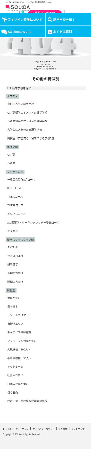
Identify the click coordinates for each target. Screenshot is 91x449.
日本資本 (12, 306)
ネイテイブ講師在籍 (19, 332)
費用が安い (14, 298)
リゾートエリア (16, 315)
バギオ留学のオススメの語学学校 (27, 121)
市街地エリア (15, 323)
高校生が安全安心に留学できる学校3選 (30, 138)
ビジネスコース (16, 214)
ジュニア (12, 231)
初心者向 (12, 392)
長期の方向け (15, 273)
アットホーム (15, 366)
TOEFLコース (15, 205)
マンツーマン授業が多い (22, 341)
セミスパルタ (15, 256)
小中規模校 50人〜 (19, 358)
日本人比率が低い (18, 384)
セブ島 (11, 154)
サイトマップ (77, 429)
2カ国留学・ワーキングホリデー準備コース (33, 222)
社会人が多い (15, 375)
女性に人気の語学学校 (20, 104)
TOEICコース (15, 196)
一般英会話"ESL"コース (21, 179)
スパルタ (12, 247)
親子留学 (12, 264)
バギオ (11, 163)
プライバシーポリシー (43, 429)
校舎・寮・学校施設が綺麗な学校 (27, 401)
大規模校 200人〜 (18, 349)
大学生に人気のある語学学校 (24, 129)
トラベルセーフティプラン (15, 429)
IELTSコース (14, 188)
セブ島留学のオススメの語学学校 (27, 112)
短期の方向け (15, 281)
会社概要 (62, 429)
